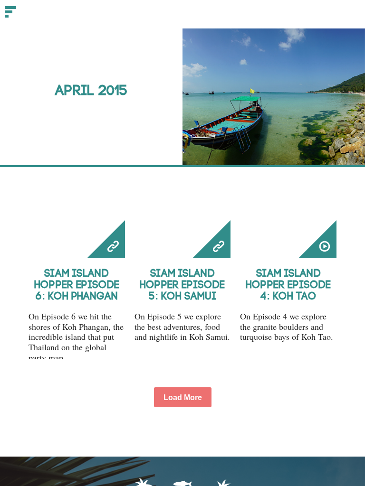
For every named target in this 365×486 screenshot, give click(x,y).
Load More (182, 397)
